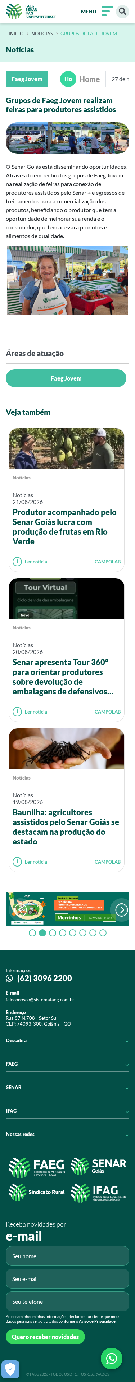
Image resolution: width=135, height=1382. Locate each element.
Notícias (22, 478)
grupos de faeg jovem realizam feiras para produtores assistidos (89, 34)
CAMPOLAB (108, 562)
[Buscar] (122, 11)
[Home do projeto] (31, 11)
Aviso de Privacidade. (97, 1321)
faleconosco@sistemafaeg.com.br (40, 1000)
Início (16, 34)
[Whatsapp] (111, 1358)
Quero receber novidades (45, 1336)
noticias (42, 34)
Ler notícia (36, 562)
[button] (122, 910)
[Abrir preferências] (10, 1369)
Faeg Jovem (66, 378)
